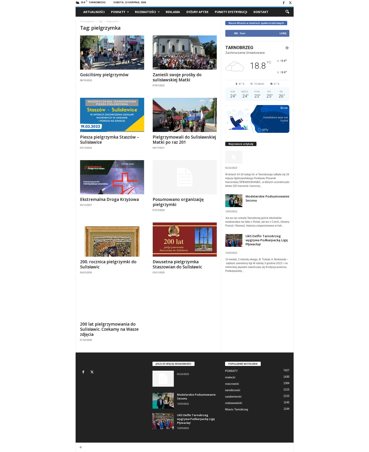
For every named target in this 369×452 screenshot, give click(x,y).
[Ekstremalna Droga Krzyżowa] (112, 177)
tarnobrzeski (232, 390)
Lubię (283, 33)
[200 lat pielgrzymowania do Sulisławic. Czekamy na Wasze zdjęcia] (112, 302)
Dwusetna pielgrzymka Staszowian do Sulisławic (177, 264)
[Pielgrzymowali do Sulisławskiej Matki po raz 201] (185, 115)
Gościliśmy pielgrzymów (104, 75)
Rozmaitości (145, 12)
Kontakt (260, 12)
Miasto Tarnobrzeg (236, 409)
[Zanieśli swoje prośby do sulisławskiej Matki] (185, 52)
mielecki (230, 377)
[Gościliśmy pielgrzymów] (112, 52)
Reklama (173, 12)
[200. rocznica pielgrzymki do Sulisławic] (112, 239)
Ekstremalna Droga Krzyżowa (109, 199)
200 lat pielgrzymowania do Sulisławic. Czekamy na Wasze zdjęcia (109, 329)
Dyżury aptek (197, 12)
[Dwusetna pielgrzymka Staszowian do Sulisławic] (185, 239)
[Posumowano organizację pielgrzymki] (185, 177)
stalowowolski (233, 403)
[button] (287, 12)
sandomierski (233, 396)
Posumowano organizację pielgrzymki (178, 202)
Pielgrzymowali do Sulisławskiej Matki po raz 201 (184, 139)
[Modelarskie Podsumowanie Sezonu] (163, 401)
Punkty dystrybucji (231, 12)
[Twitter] (290, 3)
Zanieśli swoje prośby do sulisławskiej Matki (177, 77)
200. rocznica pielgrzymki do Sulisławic (108, 264)
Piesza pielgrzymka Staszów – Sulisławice (109, 139)
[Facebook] (283, 3)
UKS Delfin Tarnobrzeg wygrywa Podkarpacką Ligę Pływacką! (267, 240)
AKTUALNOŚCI (94, 12)
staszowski (232, 383)
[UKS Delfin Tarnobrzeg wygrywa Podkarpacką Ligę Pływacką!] (163, 421)
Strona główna (87, 21)
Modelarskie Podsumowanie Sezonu (267, 198)
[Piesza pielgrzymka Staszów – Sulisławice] (112, 115)
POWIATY (118, 12)
